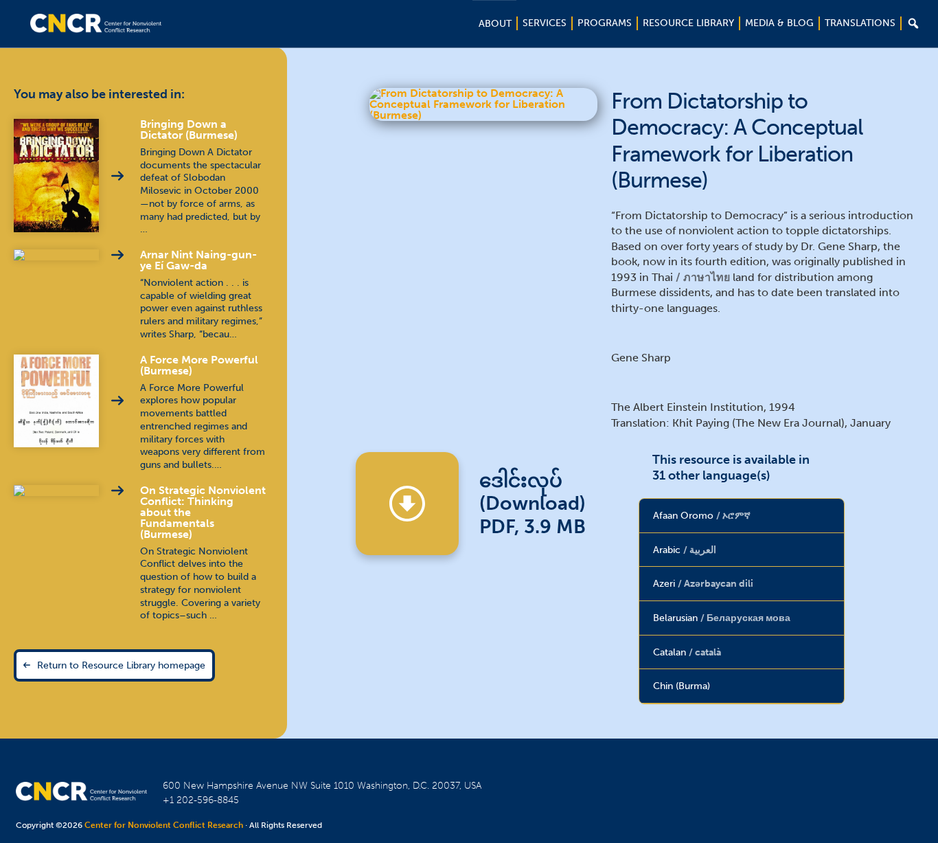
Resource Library (688, 23)
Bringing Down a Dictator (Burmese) (189, 129)
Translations (860, 23)
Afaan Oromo (702, 515)
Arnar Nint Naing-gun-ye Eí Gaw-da (198, 260)
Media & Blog (779, 23)
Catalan (687, 652)
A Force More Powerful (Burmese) (199, 365)
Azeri (703, 583)
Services (545, 23)
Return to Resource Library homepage (121, 665)
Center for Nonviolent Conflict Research (163, 825)
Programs (604, 23)
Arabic (684, 549)
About (495, 24)
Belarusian (721, 617)
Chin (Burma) (681, 685)
